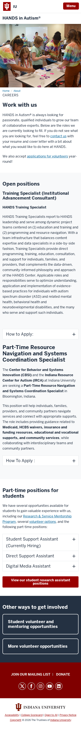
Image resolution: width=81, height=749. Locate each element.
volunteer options (42, 522)
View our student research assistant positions (40, 582)
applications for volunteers (47, 156)
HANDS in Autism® (21, 18)
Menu (71, 6)
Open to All (51, 715)
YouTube (49, 686)
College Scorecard (32, 715)
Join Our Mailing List (30, 674)
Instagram (40, 686)
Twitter (22, 686)
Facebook (31, 686)
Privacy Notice (68, 715)
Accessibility (12, 715)
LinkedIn (59, 686)
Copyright (15, 720)
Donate (63, 674)
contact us (58, 136)
